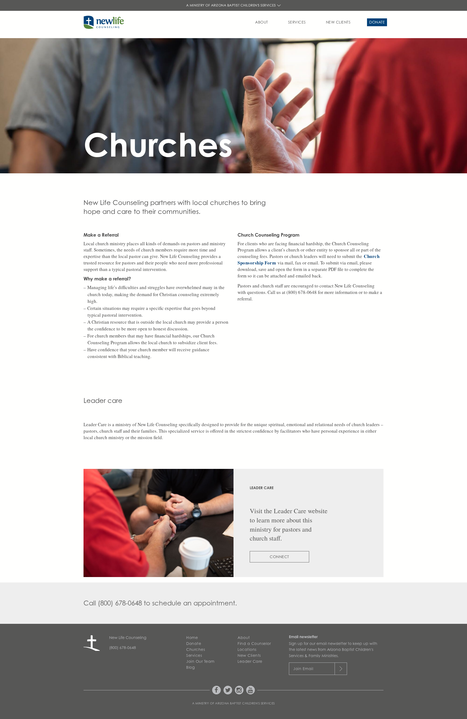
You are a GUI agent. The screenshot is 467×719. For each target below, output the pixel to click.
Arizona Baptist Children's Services (245, 703)
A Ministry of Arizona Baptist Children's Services (231, 5)
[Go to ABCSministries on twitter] (228, 690)
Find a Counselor (254, 643)
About (261, 22)
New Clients (338, 22)
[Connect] (159, 523)
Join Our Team (200, 661)
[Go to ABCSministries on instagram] (239, 690)
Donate (377, 22)
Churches (195, 649)
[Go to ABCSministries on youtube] (250, 690)
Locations (247, 649)
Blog (190, 667)
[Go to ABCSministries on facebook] (216, 690)
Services (297, 22)
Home (192, 637)
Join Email (303, 668)
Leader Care (250, 661)
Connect (279, 556)
